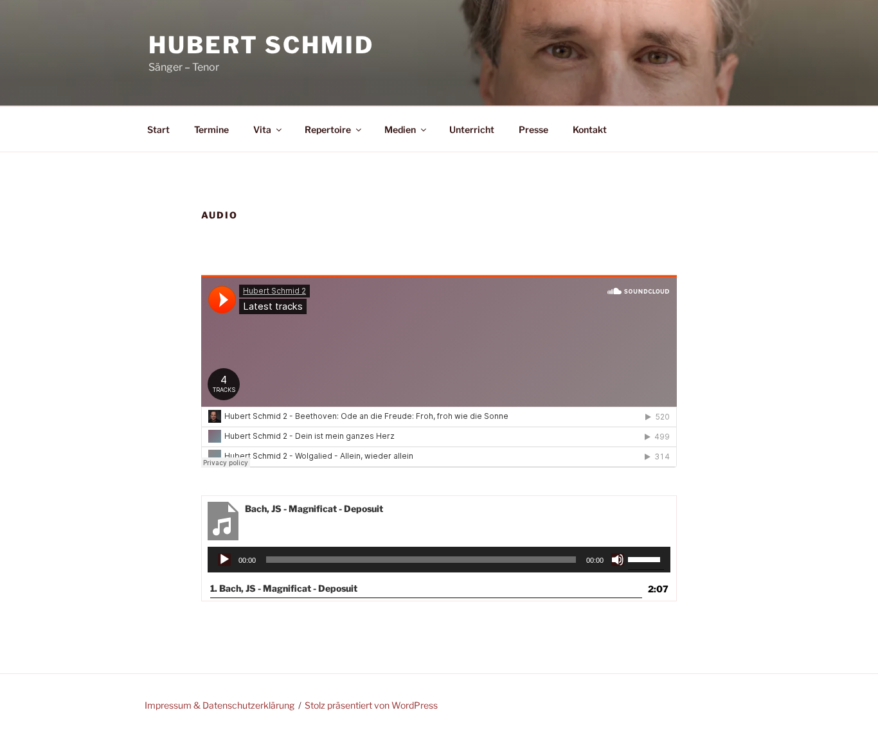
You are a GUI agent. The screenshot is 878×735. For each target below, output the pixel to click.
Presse (533, 129)
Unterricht (471, 129)
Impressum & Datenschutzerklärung (219, 705)
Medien (400, 129)
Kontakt (590, 129)
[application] (439, 559)
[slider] (646, 558)
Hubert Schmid (260, 45)
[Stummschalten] (617, 559)
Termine (211, 129)
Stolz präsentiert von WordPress (371, 705)
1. (283, 588)
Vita (262, 129)
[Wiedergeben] (224, 559)
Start (158, 129)
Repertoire (328, 129)
